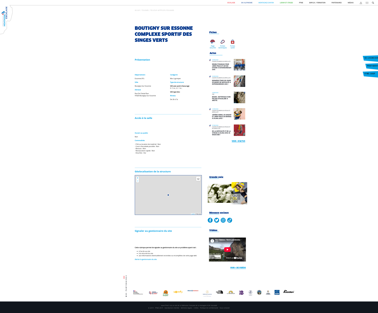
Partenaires (337, 3)
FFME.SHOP (370, 74)
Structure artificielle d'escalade (162, 10)
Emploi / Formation (317, 3)
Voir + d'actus (238, 141)
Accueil (137, 10)
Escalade (231, 3)
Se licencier (371, 58)
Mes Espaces (361, 3)
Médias (351, 3)
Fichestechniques (222, 47)
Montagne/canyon (266, 3)
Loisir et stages (286, 3)
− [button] (137, 181)
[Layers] (198, 178)
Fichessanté (232, 47)
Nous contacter (225, 308)
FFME (301, 3)
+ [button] (137, 178)
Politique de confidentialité (209, 308)
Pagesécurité (213, 47)
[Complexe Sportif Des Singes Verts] (168, 195)
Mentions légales (186, 308)
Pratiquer (372, 66)
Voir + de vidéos (238, 268)
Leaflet (193, 214)
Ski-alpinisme (246, 3)
